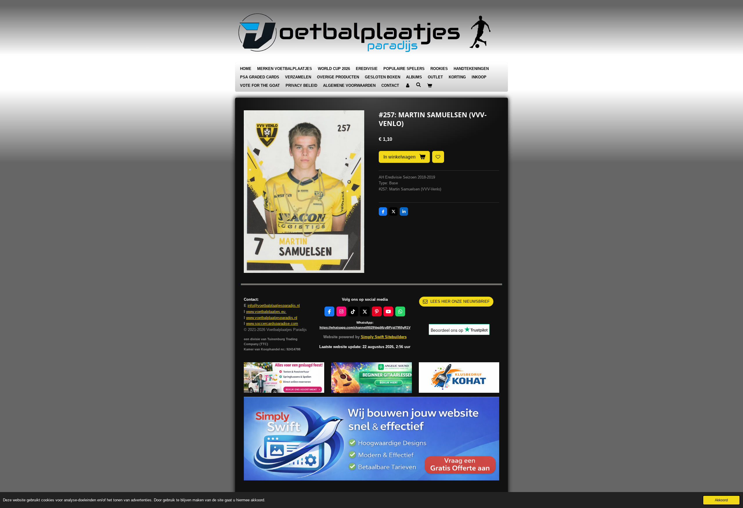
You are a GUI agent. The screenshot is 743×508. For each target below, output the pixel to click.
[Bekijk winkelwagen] (429, 86)
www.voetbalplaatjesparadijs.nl (271, 318)
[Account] (407, 86)
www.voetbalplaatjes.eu (266, 311)
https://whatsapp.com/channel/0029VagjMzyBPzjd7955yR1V (365, 327)
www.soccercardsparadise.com (272, 323)
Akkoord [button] (721, 500)
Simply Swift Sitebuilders (384, 337)
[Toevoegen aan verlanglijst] (438, 157)
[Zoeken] (418, 85)
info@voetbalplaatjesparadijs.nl (274, 305)
